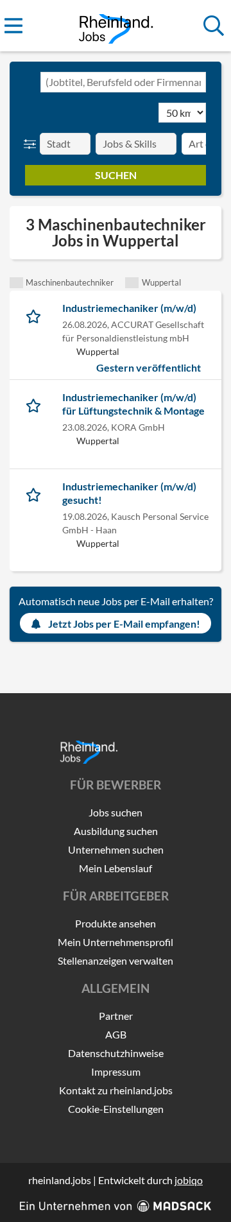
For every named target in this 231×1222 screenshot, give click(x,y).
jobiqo (189, 1180)
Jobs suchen (115, 812)
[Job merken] (36, 314)
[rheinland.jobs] (116, 26)
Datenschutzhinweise (116, 1053)
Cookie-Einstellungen (116, 1109)
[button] (32, 144)
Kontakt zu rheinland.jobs (116, 1090)
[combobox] (123, 82)
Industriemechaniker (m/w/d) (129, 308)
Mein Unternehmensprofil (115, 942)
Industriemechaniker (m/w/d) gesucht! (129, 493)
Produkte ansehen (115, 923)
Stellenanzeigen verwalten (115, 960)
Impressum (116, 1071)
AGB (115, 1034)
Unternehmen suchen (116, 849)
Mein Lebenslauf (115, 868)
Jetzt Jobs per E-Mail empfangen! (124, 623)
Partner (116, 1016)
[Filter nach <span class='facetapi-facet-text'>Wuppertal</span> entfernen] (132, 283)
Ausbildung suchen (116, 831)
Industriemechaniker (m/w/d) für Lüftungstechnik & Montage (133, 404)
